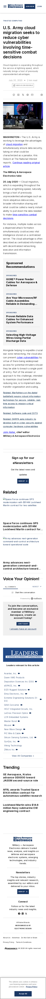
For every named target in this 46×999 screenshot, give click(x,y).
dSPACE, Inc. (10, 685)
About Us (6, 938)
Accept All (23, 994)
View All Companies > (23, 756)
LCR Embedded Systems (16, 717)
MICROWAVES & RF (23, 925)
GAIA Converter (11, 705)
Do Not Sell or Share (29, 938)
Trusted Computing (12, 21)
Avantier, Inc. (10, 673)
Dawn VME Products (14, 677)
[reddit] (27, 95)
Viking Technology (13, 745)
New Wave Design (13, 729)
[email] (32, 95)
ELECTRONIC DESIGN (23, 928)
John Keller (9, 432)
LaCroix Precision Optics (16, 713)
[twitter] (23, 95)
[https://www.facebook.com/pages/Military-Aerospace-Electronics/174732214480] (19, 913)
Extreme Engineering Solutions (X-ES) (21, 699)
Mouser (7, 725)
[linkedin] (18, 95)
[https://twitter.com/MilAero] (26, 913)
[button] (5, 6)
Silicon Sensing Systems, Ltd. (18, 737)
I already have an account (23, 629)
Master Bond (10, 721)
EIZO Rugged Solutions (15, 689)
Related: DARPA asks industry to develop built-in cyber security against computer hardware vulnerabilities (22, 423)
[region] (23, 593)
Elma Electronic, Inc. (14, 693)
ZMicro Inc (9, 749)
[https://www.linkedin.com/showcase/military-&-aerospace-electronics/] (22, 913)
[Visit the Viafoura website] (36, 598)
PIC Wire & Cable (12, 733)
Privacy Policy (8, 942)
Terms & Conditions (24, 942)
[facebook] (14, 95)
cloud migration (14, 144)
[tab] (10, 587)
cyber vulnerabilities (27, 357)
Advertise (16, 938)
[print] (41, 95)
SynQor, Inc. (10, 741)
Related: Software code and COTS (20, 413)
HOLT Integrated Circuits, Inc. (18, 709)
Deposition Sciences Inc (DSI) (19, 681)
